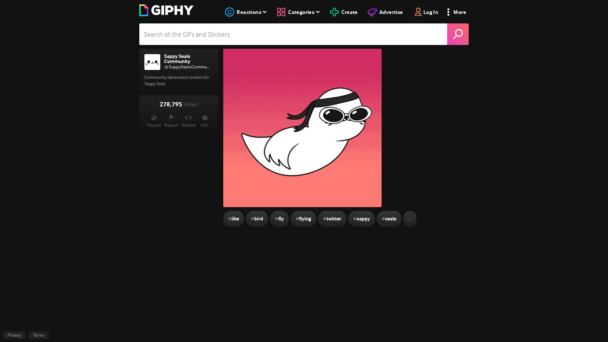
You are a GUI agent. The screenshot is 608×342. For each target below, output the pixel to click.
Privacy (14, 335)
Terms (38, 335)
